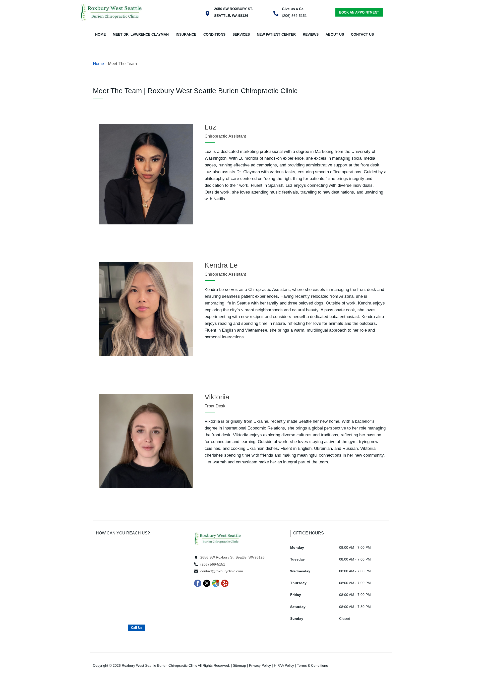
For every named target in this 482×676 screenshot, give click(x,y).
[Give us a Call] (275, 13)
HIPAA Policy (284, 665)
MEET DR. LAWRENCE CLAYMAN (141, 34)
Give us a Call (294, 9)
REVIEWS (311, 34)
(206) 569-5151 (294, 16)
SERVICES (241, 34)
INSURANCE (186, 34)
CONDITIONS (214, 34)
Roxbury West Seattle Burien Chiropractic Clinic (159, 665)
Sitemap (239, 665)
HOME (100, 34)
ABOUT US (335, 34)
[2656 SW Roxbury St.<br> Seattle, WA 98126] (207, 14)
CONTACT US (362, 34)
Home (98, 63)
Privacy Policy (260, 665)
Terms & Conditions (312, 665)
